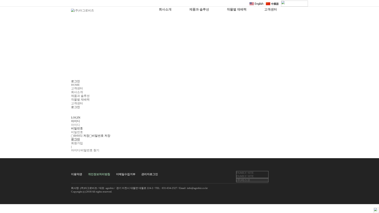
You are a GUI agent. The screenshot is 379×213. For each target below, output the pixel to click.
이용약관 (76, 174)
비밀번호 (77, 128)
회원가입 (77, 143)
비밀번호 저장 (101, 135)
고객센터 (270, 9)
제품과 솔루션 (199, 9)
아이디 (75, 121)
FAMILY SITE (245, 172)
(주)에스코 (243, 180)
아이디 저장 (81, 135)
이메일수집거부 (125, 174)
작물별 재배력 (237, 9)
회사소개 (165, 9)
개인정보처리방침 (99, 174)
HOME (75, 84)
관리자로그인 (149, 174)
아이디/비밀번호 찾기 (85, 150)
